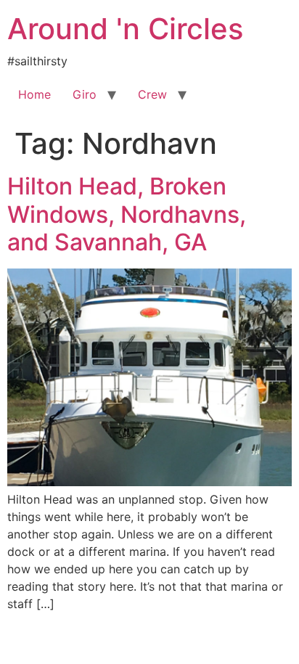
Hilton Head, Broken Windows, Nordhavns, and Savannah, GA (126, 214)
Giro (85, 94)
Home (34, 94)
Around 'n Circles (125, 28)
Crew (152, 94)
